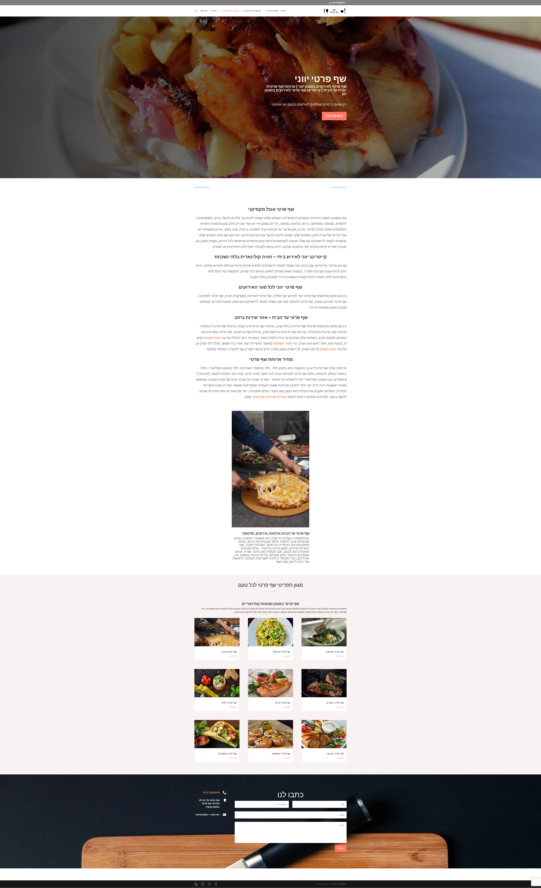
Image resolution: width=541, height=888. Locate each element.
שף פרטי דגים (282, 702)
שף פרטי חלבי (229, 702)
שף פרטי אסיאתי (335, 651)
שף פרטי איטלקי (281, 651)
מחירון (214, 11)
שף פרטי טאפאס (281, 753)
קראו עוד (340, 656)
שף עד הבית (272, 11)
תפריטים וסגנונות (230, 11)
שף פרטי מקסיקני (227, 753)
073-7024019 (338, 3)
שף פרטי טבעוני (335, 753)
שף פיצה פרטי (229, 651)
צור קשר (203, 11)
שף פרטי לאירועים (253, 11)
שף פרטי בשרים (335, 702)
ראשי (283, 11)
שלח (340, 848)
